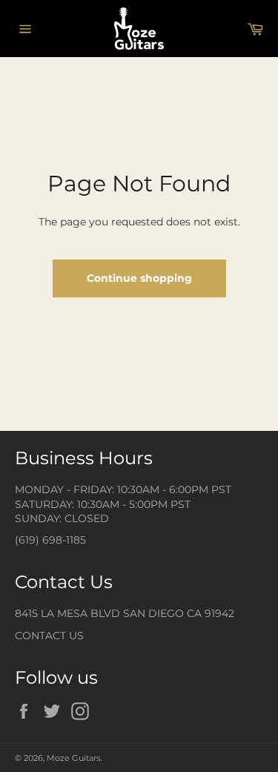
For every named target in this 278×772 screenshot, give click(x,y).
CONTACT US (49, 635)
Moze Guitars (73, 758)
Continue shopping (139, 278)
